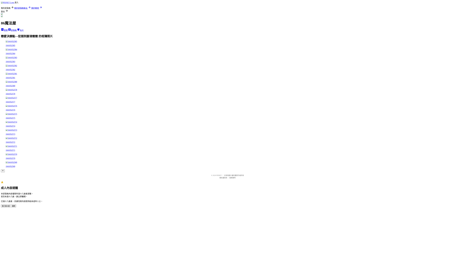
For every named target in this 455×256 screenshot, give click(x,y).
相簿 (6, 30)
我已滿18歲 (6, 206)
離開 (13, 206)
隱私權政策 (223, 178)
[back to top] (3, 170)
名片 (22, 30)
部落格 (14, 30)
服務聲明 (232, 178)
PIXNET (219, 175)
